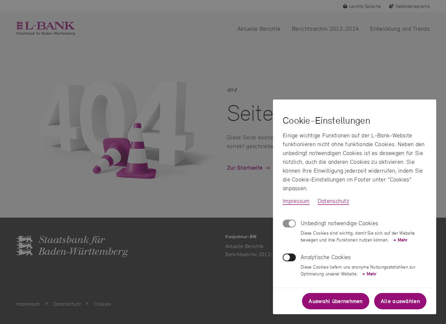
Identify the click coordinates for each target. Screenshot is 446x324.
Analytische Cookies (326, 257)
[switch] (289, 257)
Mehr (400, 240)
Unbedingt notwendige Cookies (339, 223)
